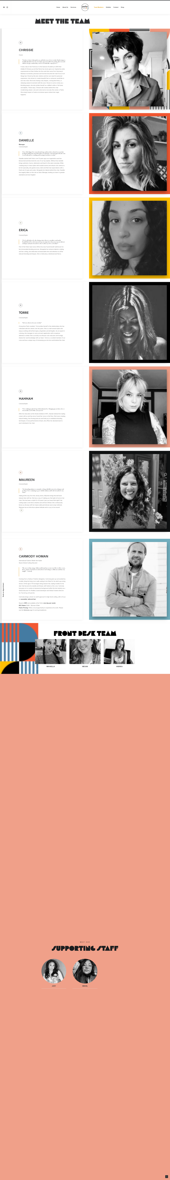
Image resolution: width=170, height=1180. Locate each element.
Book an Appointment (3, 590)
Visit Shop (167, 590)
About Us (65, 7)
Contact (115, 7)
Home (58, 7)
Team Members (99, 7)
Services (73, 7)
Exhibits (108, 7)
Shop (122, 7)
